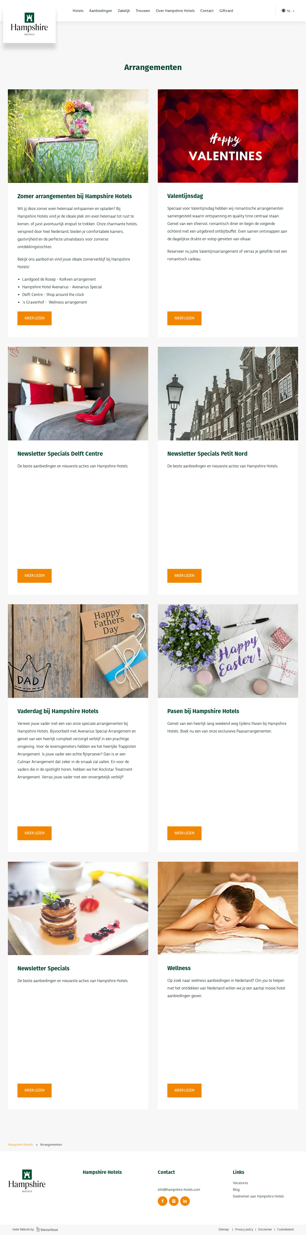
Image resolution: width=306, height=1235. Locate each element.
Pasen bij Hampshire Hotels (203, 711)
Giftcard (226, 11)
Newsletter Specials (43, 968)
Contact (207, 11)
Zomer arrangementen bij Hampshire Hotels (74, 196)
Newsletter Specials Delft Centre (60, 453)
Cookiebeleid (285, 1229)
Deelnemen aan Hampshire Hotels (258, 1196)
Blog (236, 1190)
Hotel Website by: (23, 1229)
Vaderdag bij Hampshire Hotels (57, 711)
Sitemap (224, 1229)
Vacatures (240, 1183)
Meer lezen (34, 318)
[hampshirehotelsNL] (162, 1201)
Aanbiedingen (100, 11)
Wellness (179, 968)
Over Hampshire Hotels (175, 11)
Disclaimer (265, 1229)
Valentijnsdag (185, 196)
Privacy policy (244, 1229)
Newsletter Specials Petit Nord (207, 453)
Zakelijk (124, 11)
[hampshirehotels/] (174, 1201)
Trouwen (143, 11)
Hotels (78, 11)
